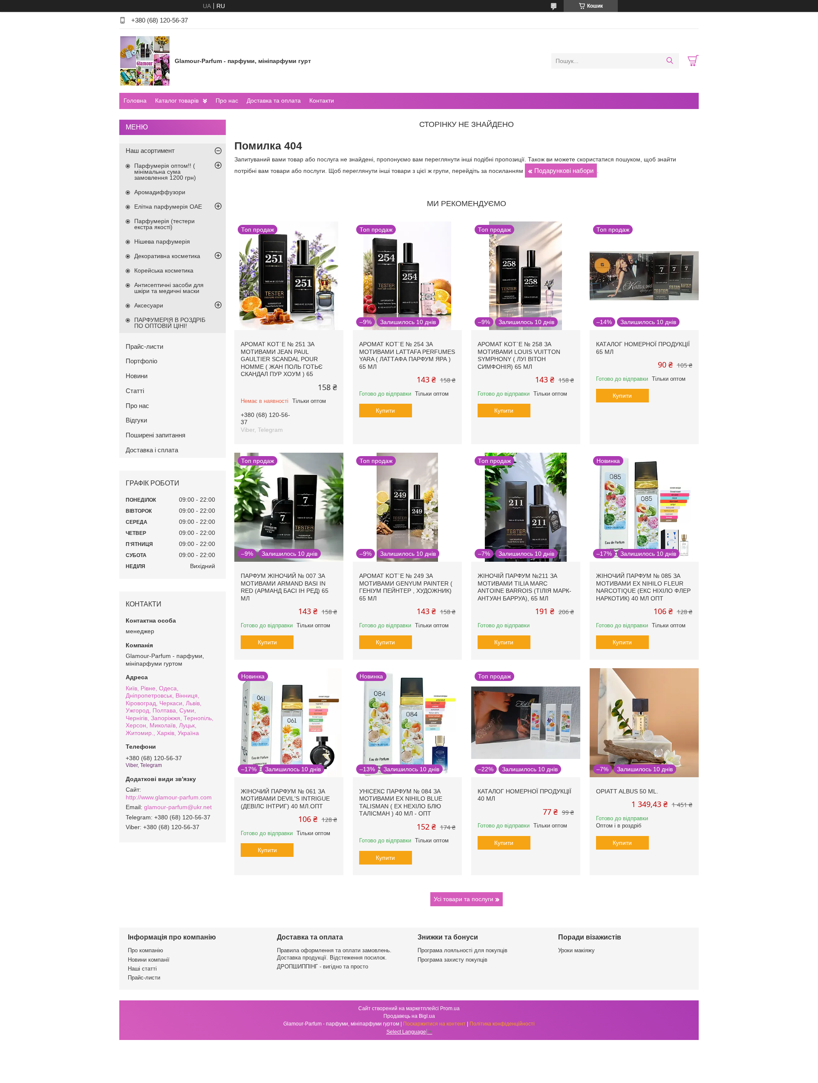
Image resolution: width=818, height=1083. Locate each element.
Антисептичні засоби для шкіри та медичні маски (169, 288)
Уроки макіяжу (576, 950)
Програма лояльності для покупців (462, 950)
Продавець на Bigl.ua (409, 1016)
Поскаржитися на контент (434, 1024)
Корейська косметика (163, 270)
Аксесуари (148, 305)
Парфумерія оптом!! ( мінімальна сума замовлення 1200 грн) (165, 171)
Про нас (227, 100)
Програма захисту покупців (452, 960)
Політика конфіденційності (502, 1024)
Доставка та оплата (274, 100)
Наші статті (142, 968)
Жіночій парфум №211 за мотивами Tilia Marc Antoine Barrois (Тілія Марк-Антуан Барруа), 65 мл (524, 587)
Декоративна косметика (167, 256)
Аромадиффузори (159, 192)
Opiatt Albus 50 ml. (627, 791)
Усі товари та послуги (463, 899)
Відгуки (136, 420)
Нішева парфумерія (162, 241)
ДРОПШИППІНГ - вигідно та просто (322, 966)
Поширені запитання (155, 435)
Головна (135, 100)
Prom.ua (450, 1008)
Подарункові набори (563, 170)
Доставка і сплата (152, 450)
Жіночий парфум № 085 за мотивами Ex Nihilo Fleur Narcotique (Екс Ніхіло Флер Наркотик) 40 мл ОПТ (643, 587)
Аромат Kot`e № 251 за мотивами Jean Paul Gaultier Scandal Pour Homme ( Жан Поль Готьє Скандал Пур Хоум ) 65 (282, 359)
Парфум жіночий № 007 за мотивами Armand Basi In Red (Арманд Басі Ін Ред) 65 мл (284, 587)
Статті (135, 390)
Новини (136, 375)
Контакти (321, 100)
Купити (385, 410)
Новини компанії (149, 960)
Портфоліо (141, 361)
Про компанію (145, 950)
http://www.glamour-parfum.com (169, 797)
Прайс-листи (144, 346)
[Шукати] (669, 61)
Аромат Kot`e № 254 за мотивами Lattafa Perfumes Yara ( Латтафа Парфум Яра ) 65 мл (407, 355)
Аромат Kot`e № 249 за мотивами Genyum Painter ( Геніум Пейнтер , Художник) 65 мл (405, 587)
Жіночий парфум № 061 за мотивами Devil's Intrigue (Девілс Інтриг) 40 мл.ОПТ (285, 799)
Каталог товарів (177, 100)
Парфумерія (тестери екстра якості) (164, 224)
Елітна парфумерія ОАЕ (168, 206)
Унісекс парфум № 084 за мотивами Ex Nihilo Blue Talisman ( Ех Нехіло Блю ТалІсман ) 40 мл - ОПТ (400, 802)
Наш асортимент (150, 150)
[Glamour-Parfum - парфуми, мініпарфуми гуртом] (144, 60)
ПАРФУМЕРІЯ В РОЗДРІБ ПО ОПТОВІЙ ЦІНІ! (169, 322)
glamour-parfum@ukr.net (178, 807)
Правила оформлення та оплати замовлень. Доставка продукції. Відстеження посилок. (334, 953)
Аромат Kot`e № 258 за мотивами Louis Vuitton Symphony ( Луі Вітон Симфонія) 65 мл (519, 355)
